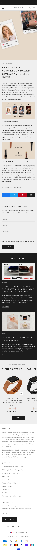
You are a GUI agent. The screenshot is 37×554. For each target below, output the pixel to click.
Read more (5, 306)
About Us (5, 493)
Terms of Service (18, 213)
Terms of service (7, 486)
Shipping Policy (6, 480)
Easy (4, 334)
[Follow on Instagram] (8, 527)
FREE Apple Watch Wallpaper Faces (13, 470)
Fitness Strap (12, 369)
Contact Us (5, 489)
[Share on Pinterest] (23, 195)
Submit (8, 247)
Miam (24, 132)
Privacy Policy (6, 213)
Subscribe (9, 519)
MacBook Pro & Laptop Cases (11, 473)
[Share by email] (31, 195)
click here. (18, 99)
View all (18, 418)
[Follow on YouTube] (13, 527)
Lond (31, 132)
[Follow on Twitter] (3, 527)
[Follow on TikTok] (18, 527)
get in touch (26, 179)
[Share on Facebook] (6, 195)
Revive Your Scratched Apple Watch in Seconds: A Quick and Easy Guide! (18, 289)
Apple (4, 282)
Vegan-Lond (6, 135)
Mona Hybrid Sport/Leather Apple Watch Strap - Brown (13, 400)
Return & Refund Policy (9, 483)
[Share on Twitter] (14, 195)
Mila (28, 132)
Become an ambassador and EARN (12, 467)
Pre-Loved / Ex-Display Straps (11, 496)
